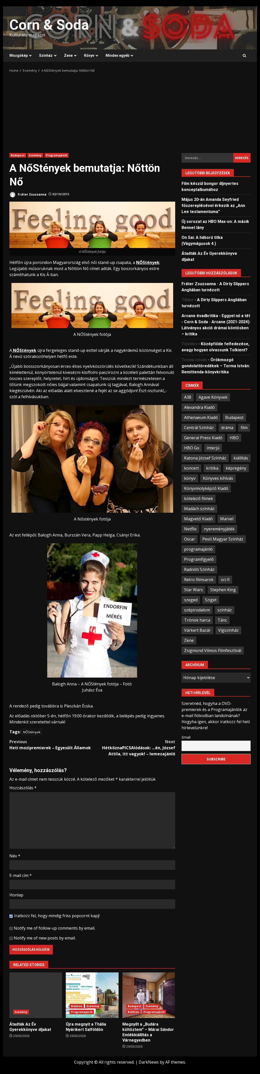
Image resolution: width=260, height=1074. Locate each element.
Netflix (190, 529)
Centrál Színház (199, 427)
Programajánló (56, 155)
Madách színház (199, 508)
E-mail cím (20, 875)
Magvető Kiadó (198, 519)
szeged (191, 600)
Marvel (226, 519)
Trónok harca (197, 620)
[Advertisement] (130, 111)
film (244, 427)
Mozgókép (18, 55)
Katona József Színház (205, 458)
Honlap (16, 895)
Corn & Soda (49, 24)
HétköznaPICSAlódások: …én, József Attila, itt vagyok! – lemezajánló (138, 748)
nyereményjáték (219, 529)
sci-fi (225, 579)
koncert (191, 468)
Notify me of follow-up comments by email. (54, 928)
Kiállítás (133, 1012)
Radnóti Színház (199, 569)
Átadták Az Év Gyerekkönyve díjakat (35, 995)
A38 (187, 397)
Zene (68, 55)
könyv (190, 478)
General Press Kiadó (203, 437)
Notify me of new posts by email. (45, 938)
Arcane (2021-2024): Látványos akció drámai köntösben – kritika (216, 327)
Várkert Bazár (197, 630)
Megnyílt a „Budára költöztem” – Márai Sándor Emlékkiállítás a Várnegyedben (148, 995)
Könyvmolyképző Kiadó (206, 488)
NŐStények (32, 732)
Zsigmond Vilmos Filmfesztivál (212, 650)
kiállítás (241, 458)
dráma (227, 427)
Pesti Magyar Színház (222, 539)
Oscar (189, 539)
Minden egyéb (117, 55)
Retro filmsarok (199, 579)
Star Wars (193, 589)
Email (186, 737)
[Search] (244, 56)
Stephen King (223, 589)
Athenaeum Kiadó (201, 417)
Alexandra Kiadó (199, 407)
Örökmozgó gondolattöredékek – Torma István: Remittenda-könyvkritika (216, 365)
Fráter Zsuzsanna (31, 194)
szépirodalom (197, 610)
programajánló (198, 549)
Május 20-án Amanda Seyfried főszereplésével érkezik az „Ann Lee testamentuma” (213, 205)
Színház (46, 55)
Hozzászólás (23, 788)
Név (14, 856)
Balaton (76, 1006)
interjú (213, 448)
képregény (236, 468)
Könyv (89, 55)
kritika (212, 468)
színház (224, 610)
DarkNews (149, 1062)
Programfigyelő (199, 559)
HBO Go (191, 448)
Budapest (18, 155)
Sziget (211, 600)
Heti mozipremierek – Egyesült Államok (50, 745)
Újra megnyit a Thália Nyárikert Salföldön (92, 995)
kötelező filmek (198, 498)
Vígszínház (228, 630)
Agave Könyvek (213, 397)
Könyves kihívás (218, 478)
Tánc (222, 620)
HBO (234, 437)
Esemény (35, 155)
